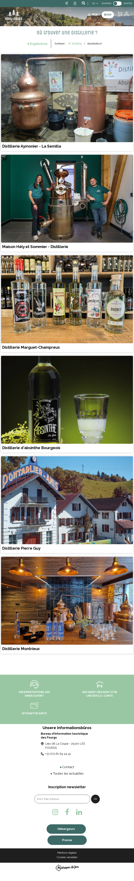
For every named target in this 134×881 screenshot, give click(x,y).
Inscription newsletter (67, 787)
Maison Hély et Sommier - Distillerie (35, 247)
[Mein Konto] (126, 14)
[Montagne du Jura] (67, 868)
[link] (117, 3)
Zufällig (77, 43)
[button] (119, 15)
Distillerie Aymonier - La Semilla (31, 146)
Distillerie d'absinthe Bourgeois (31, 447)
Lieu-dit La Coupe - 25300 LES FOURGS (65, 745)
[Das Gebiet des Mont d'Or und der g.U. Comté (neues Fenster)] (99, 684)
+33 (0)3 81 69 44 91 (58, 753)
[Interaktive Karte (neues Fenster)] (34, 705)
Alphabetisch (94, 43)
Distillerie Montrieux (21, 649)
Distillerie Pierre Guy (21, 548)
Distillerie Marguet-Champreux (31, 347)
